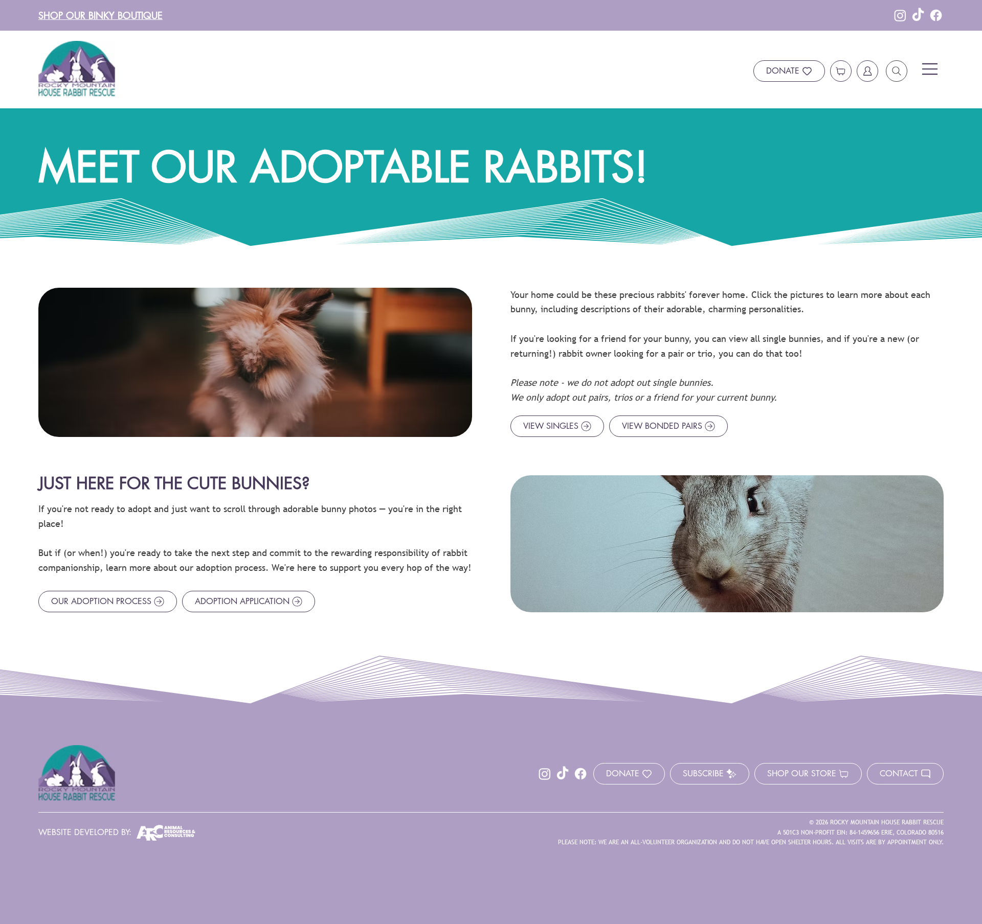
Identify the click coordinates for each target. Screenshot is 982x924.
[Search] (896, 71)
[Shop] (841, 71)
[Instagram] (900, 15)
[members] (867, 71)
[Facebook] (936, 15)
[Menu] (930, 69)
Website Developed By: (84, 832)
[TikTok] (918, 15)
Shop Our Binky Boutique (100, 15)
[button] (709, 773)
